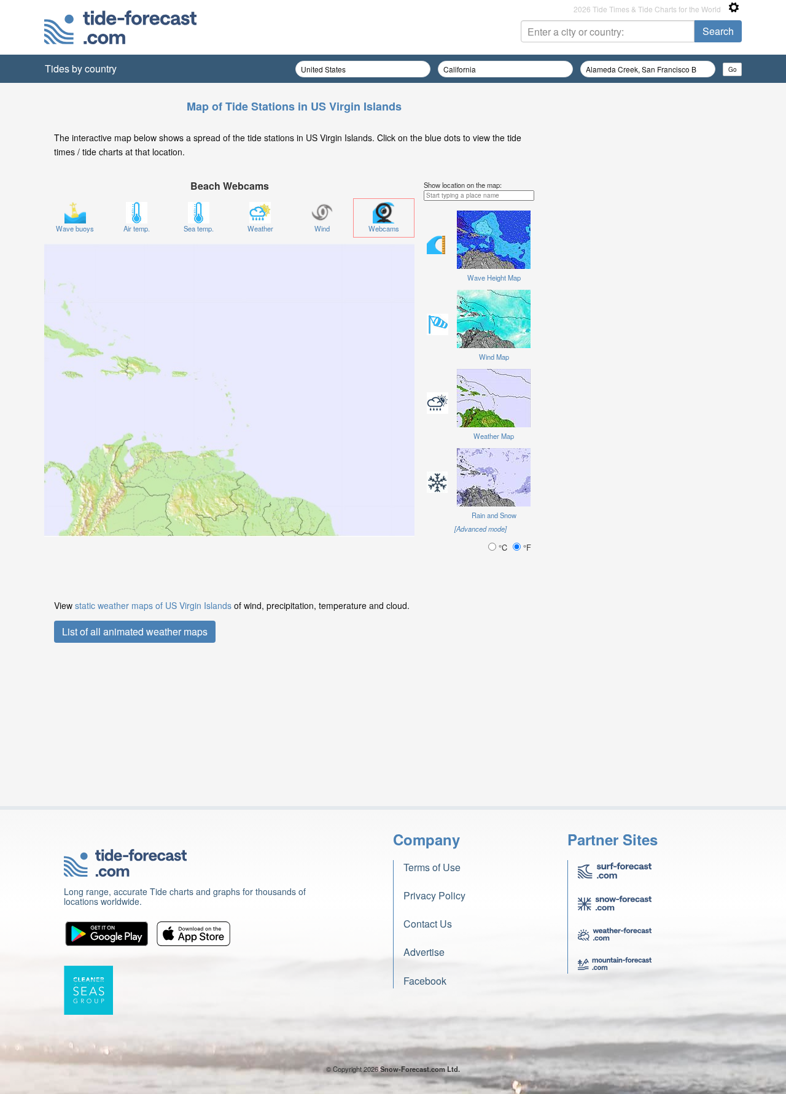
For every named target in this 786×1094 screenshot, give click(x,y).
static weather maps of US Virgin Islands (153, 605)
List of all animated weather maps (135, 631)
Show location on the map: (463, 185)
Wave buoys (75, 228)
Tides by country (81, 68)
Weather (260, 228)
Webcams (383, 228)
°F (526, 547)
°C (503, 547)
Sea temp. (199, 228)
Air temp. (136, 228)
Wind (322, 228)
